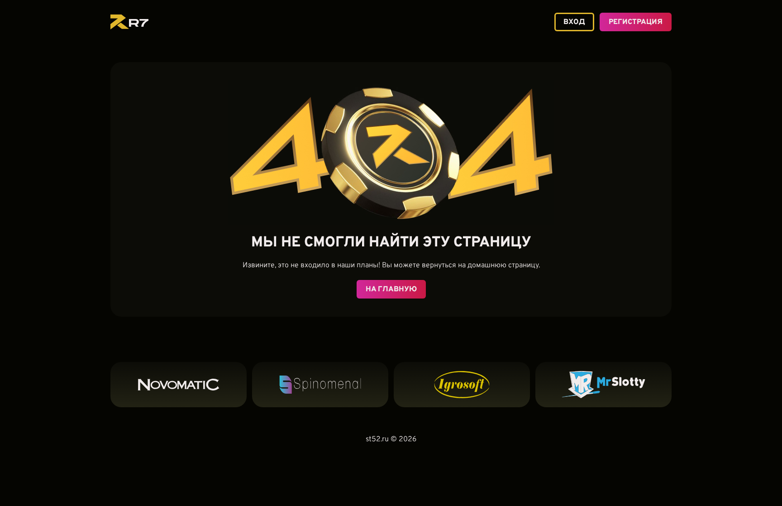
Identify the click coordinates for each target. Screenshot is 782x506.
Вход (574, 22)
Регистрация (636, 22)
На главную (391, 289)
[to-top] (684, 482)
